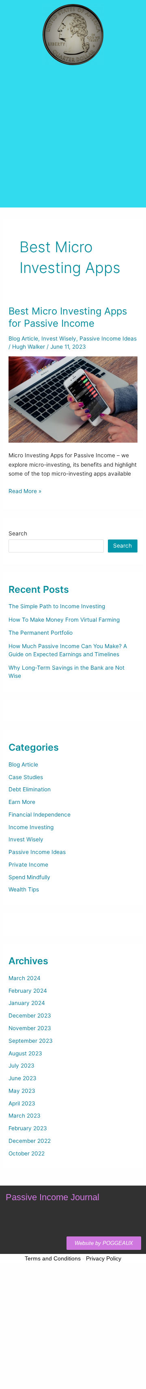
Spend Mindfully (29, 877)
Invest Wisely (58, 338)
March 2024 (25, 978)
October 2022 (27, 1153)
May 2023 (22, 1091)
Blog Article (23, 338)
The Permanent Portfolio (41, 632)
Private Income (28, 864)
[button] (73, 85)
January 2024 (27, 1003)
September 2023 (31, 1040)
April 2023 (22, 1103)
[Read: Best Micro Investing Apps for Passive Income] (73, 399)
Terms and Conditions (53, 1258)
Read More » (25, 490)
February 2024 (28, 990)
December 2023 (30, 1015)
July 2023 (21, 1065)
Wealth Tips (24, 889)
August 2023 (25, 1053)
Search (18, 533)
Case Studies (26, 777)
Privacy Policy (103, 1258)
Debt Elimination (30, 789)
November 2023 (30, 1028)
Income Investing (31, 827)
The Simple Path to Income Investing (57, 606)
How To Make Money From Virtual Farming (64, 619)
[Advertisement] (73, 156)
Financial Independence (40, 814)
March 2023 (25, 1115)
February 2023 (28, 1128)
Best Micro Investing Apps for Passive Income (68, 317)
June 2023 (22, 1078)
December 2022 (30, 1141)
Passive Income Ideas (108, 338)
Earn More (22, 802)
